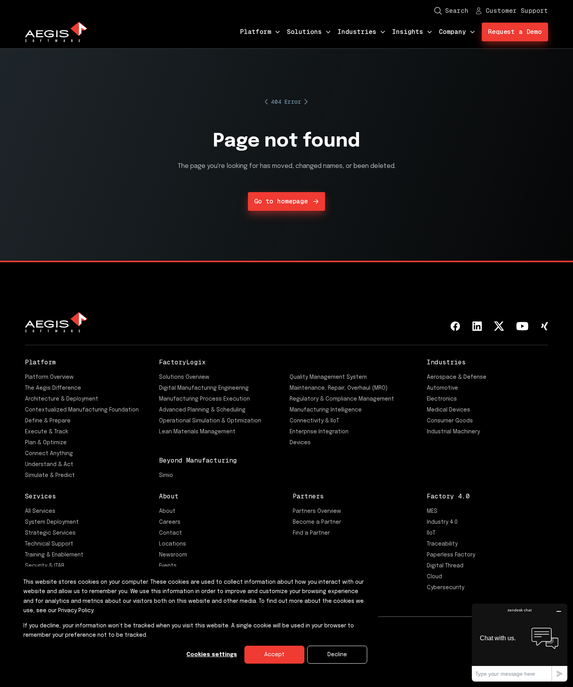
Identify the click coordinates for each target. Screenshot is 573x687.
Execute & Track (46, 431)
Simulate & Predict (50, 475)
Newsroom (173, 555)
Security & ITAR (44, 566)
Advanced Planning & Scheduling (202, 410)
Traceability (442, 544)
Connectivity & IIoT (314, 421)
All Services (40, 511)
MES (432, 511)
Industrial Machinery (453, 431)
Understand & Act (49, 464)
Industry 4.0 (442, 522)
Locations (172, 544)
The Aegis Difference (53, 388)
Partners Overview (317, 511)
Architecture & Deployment (61, 399)
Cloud (434, 576)
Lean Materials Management (197, 431)
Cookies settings (211, 654)
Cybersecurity (445, 587)
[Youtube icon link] (522, 326)
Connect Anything (49, 453)
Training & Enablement (54, 555)
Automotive (442, 388)
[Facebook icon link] (455, 326)
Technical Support (49, 544)
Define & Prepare (48, 421)
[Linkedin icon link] (477, 326)
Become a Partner (317, 522)
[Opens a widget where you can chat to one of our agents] (519, 642)
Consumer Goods (450, 421)
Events (168, 566)
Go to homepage (281, 201)
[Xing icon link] (544, 326)
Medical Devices (448, 410)
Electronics (442, 399)
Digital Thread (445, 566)
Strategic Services (50, 533)
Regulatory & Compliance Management (342, 399)
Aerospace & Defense (456, 377)
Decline (337, 654)
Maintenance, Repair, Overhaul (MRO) (338, 388)
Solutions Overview (184, 377)
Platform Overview (49, 377)
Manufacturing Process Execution (204, 399)
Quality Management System (328, 377)
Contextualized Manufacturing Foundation (82, 410)
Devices (300, 442)
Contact (170, 533)
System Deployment (52, 522)
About (167, 511)
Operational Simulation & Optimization (210, 421)
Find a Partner (311, 533)
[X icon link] (499, 326)
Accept (274, 654)
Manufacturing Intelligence (326, 410)
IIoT (431, 533)
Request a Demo (515, 32)
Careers (169, 522)
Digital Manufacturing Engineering (204, 388)
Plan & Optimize (46, 442)
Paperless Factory (451, 555)
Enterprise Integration (319, 431)
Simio (166, 475)
